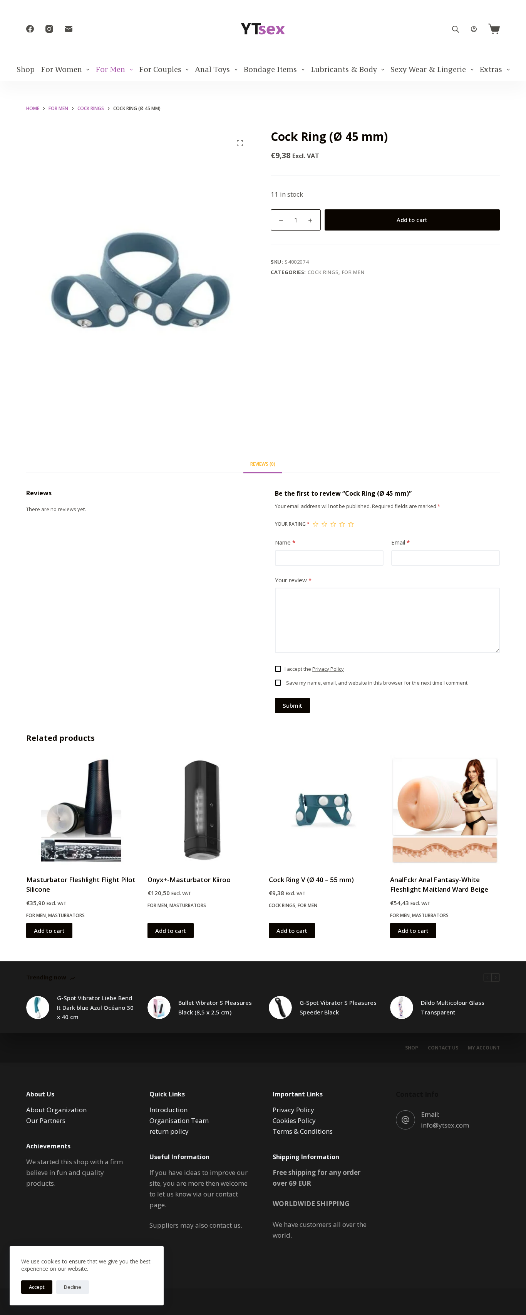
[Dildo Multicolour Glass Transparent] (401, 1007)
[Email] (68, 29)
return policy (169, 1131)
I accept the (314, 668)
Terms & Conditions (303, 1131)
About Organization (56, 1109)
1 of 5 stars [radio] (315, 524)
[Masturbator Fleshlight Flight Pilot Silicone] (81, 810)
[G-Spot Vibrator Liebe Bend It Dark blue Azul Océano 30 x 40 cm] (37, 1007)
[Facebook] (30, 29)
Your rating (292, 524)
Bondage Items (270, 69)
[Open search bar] (455, 29)
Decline (72, 1286)
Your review (293, 580)
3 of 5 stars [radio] (333, 524)
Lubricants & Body (344, 69)
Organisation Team (179, 1120)
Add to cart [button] (49, 930)
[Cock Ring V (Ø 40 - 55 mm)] (324, 810)
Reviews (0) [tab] (262, 464)
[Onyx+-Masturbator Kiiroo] (202, 810)
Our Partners (45, 1120)
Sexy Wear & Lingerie (428, 69)
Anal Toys (212, 69)
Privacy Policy (328, 668)
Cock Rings (323, 272)
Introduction (168, 1109)
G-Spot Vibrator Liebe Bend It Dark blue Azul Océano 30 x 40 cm (95, 1007)
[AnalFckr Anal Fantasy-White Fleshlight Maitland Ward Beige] (445, 810)
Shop (26, 69)
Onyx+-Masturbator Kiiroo (189, 879)
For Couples (160, 69)
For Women (61, 69)
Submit (292, 705)
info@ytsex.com (445, 1125)
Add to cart (412, 220)
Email (400, 542)
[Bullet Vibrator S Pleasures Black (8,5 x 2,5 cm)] (159, 1007)
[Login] (474, 29)
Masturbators (66, 915)
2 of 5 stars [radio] (324, 524)
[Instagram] (49, 29)
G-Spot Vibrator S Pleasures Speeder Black (338, 1007)
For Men (110, 69)
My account (484, 1048)
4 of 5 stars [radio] (342, 524)
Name (285, 542)
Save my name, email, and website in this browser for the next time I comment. (377, 682)
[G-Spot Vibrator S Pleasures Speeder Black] (280, 1007)
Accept (37, 1286)
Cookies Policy (294, 1120)
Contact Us (443, 1048)
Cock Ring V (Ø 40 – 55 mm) (311, 879)
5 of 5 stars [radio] (351, 524)
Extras (491, 69)
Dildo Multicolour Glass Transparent (452, 1007)
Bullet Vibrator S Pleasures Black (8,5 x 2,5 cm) (215, 1007)
